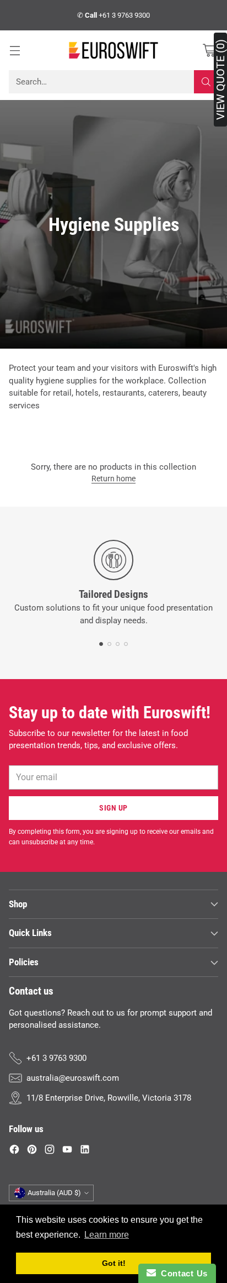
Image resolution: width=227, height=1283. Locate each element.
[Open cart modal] (209, 50)
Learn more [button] (106, 1234)
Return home (113, 478)
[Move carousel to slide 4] (126, 644)
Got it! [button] (114, 1263)
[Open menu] (14, 50)
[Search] (206, 81)
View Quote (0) (220, 79)
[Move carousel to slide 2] (109, 644)
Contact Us (182, 1273)
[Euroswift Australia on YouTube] (67, 1151)
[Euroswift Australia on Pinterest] (32, 1151)
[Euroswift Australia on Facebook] (14, 1151)
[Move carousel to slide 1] (101, 644)
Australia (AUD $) (54, 1193)
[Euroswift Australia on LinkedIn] (84, 1151)
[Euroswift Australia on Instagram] (49, 1151)
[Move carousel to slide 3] (118, 644)
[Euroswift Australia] (113, 50)
